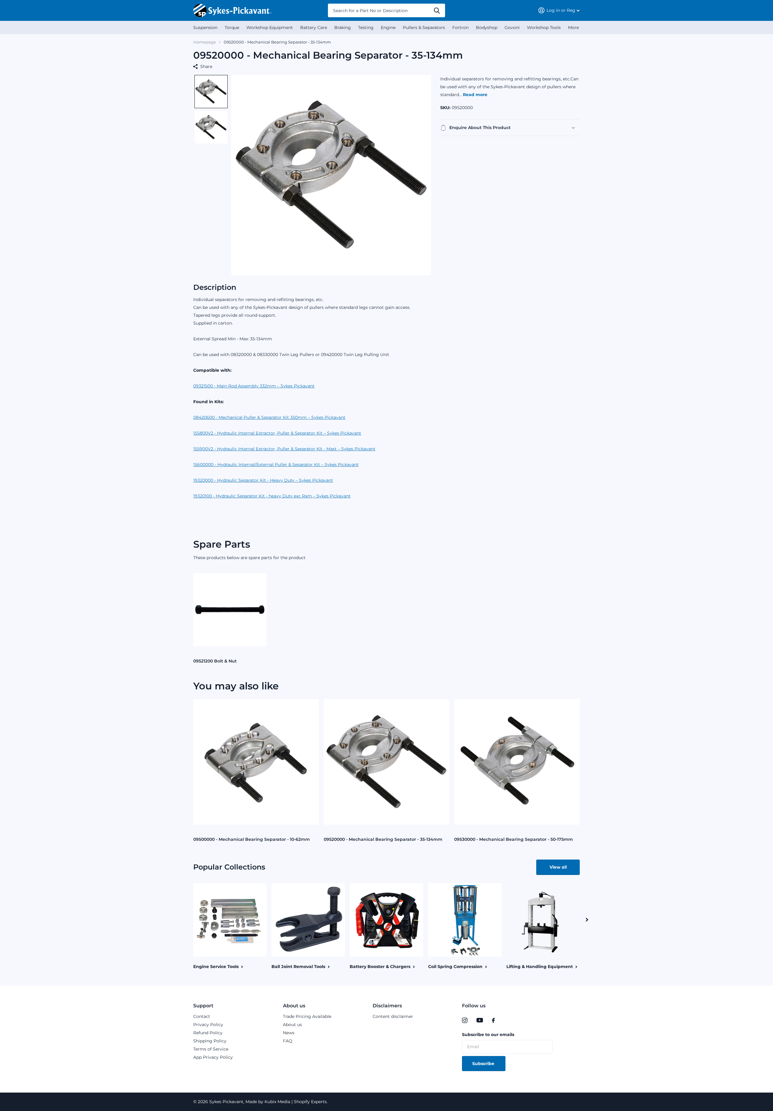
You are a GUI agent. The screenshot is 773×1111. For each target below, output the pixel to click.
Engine (388, 27)
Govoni (512, 27)
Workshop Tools (544, 27)
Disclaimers (387, 1006)
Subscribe (484, 1063)
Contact (201, 1016)
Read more (475, 94)
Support (203, 1006)
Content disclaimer (393, 1016)
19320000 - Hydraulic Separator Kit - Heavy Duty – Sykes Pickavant (263, 480)
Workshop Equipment (269, 27)
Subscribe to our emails (488, 1034)
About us (294, 1006)
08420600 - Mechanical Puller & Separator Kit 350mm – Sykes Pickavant (269, 417)
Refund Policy (208, 1032)
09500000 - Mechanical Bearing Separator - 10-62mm (251, 839)
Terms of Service (210, 1049)
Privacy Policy (208, 1024)
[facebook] (493, 1020)
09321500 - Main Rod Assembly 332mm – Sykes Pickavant (254, 386)
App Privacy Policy (213, 1057)
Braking (342, 27)
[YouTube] (479, 1020)
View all (558, 867)
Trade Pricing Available (307, 1016)
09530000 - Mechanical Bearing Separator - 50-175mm (513, 839)
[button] (211, 91)
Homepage (204, 42)
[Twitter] (506, 1020)
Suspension (205, 27)
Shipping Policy (209, 1041)
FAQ (287, 1041)
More (573, 27)
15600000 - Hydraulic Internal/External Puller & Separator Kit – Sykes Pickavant (276, 464)
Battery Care (313, 27)
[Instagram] (464, 1020)
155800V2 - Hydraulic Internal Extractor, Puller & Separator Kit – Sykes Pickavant (277, 433)
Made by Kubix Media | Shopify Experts (285, 1101)
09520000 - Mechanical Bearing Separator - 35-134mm (383, 839)
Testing (366, 27)
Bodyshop (486, 27)
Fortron (460, 27)
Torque (232, 27)
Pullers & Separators (424, 27)
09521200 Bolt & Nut (215, 661)
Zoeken (436, 10)
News (288, 1032)
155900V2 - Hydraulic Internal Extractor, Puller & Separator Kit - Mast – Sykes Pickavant (284, 449)
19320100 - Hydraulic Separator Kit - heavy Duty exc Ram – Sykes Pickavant (272, 496)
